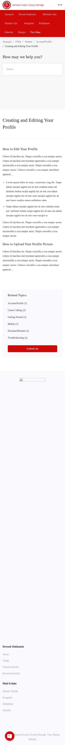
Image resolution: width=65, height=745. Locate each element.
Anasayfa (7, 41)
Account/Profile (44, 41)
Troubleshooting (18, 338)
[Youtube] (40, 725)
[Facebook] (24, 725)
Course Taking (17, 310)
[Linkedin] (49, 725)
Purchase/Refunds (18, 331)
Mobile (13, 324)
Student (28, 41)
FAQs (18, 41)
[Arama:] (32, 69)
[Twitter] (32, 725)
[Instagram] (16, 725)
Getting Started (17, 317)
